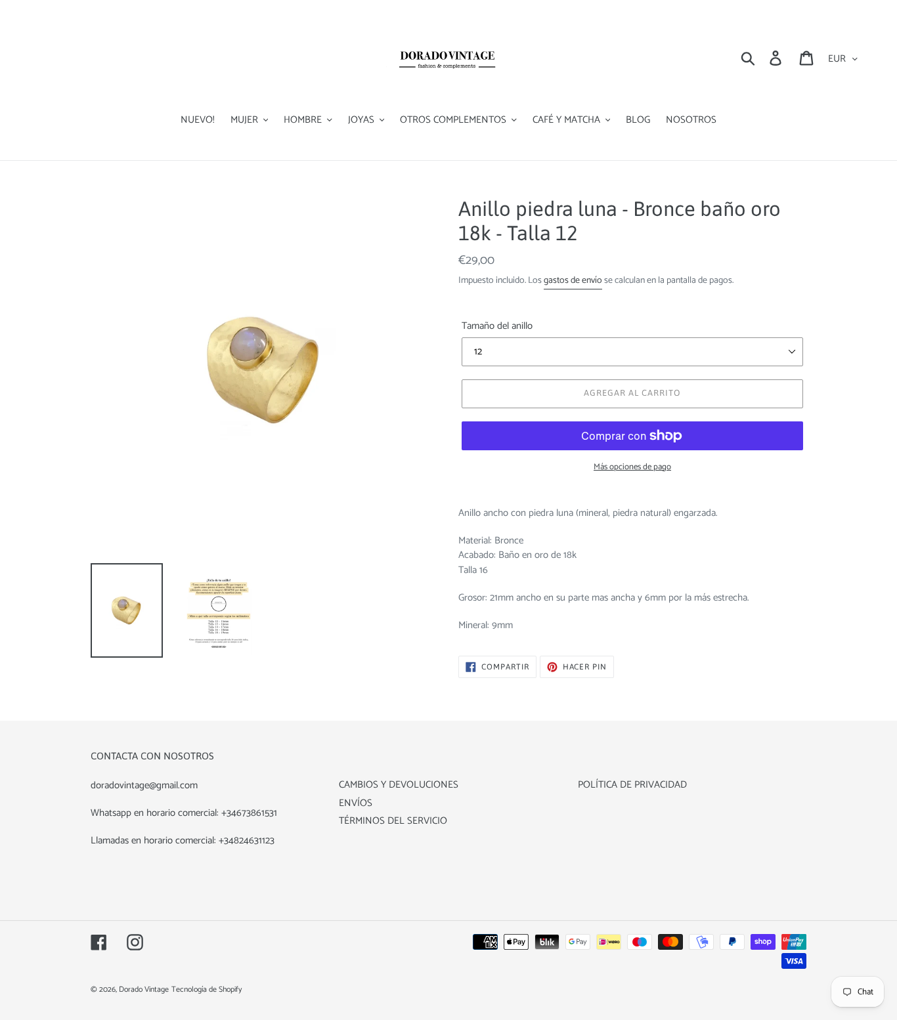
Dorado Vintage (144, 989)
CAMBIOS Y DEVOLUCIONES (398, 784)
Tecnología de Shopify (206, 989)
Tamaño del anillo (497, 326)
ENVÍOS (355, 803)
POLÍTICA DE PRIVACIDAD (632, 784)
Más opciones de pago (632, 467)
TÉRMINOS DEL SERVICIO (393, 821)
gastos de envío (573, 280)
